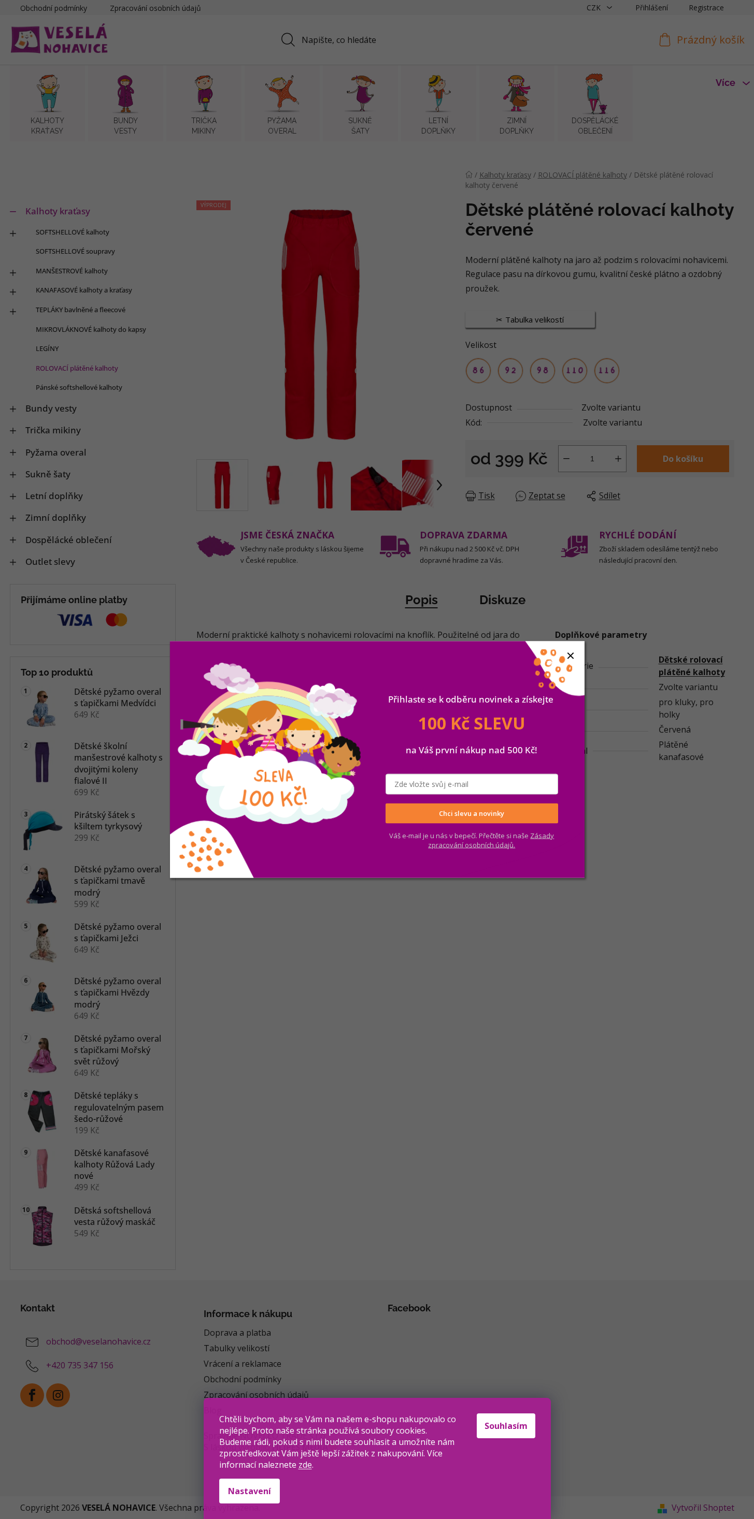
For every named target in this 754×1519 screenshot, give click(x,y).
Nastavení (249, 1491)
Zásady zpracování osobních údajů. (491, 839)
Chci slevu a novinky (471, 813)
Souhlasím (506, 1426)
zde (305, 1464)
